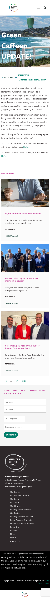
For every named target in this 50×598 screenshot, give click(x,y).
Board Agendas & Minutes (21, 520)
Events (13, 537)
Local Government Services (22, 523)
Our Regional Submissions (21, 516)
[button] (38, 7)
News (12, 534)
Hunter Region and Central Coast (32, 80)
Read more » (10, 229)
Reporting (14, 527)
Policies (13, 530)
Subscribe (11, 434)
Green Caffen (23, 75)
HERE (25, 146)
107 (16, 380)
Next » (24, 380)
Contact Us (15, 541)
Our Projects (16, 513)
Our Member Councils (20, 495)
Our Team (14, 502)
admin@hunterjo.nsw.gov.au (21, 486)
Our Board (14, 498)
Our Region (15, 491)
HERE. (4, 155)
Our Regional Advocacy (20, 509)
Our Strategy (15, 505)
